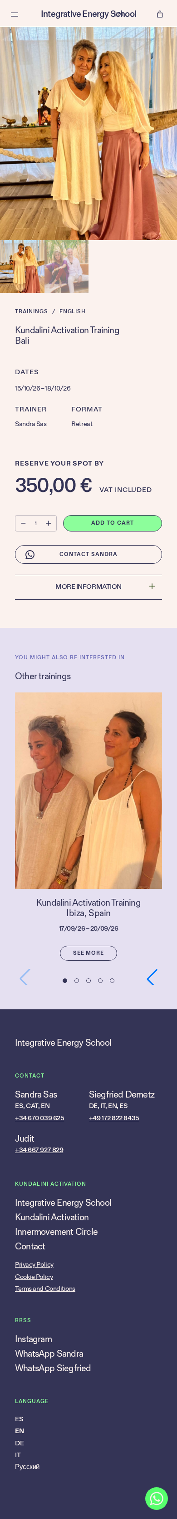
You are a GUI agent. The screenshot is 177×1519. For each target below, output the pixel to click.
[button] (65, 980)
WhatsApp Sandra (49, 1354)
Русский (27, 1467)
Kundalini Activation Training (88, 903)
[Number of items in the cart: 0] (159, 14)
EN (19, 1431)
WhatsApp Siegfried (53, 1368)
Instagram (33, 1339)
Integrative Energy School (88, 14)
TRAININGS (31, 311)
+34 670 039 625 (39, 1118)
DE (19, 1443)
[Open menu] (14, 14)
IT (17, 1455)
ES (19, 1419)
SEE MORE (88, 953)
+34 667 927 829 (39, 1150)
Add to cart (112, 523)
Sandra (88, 554)
